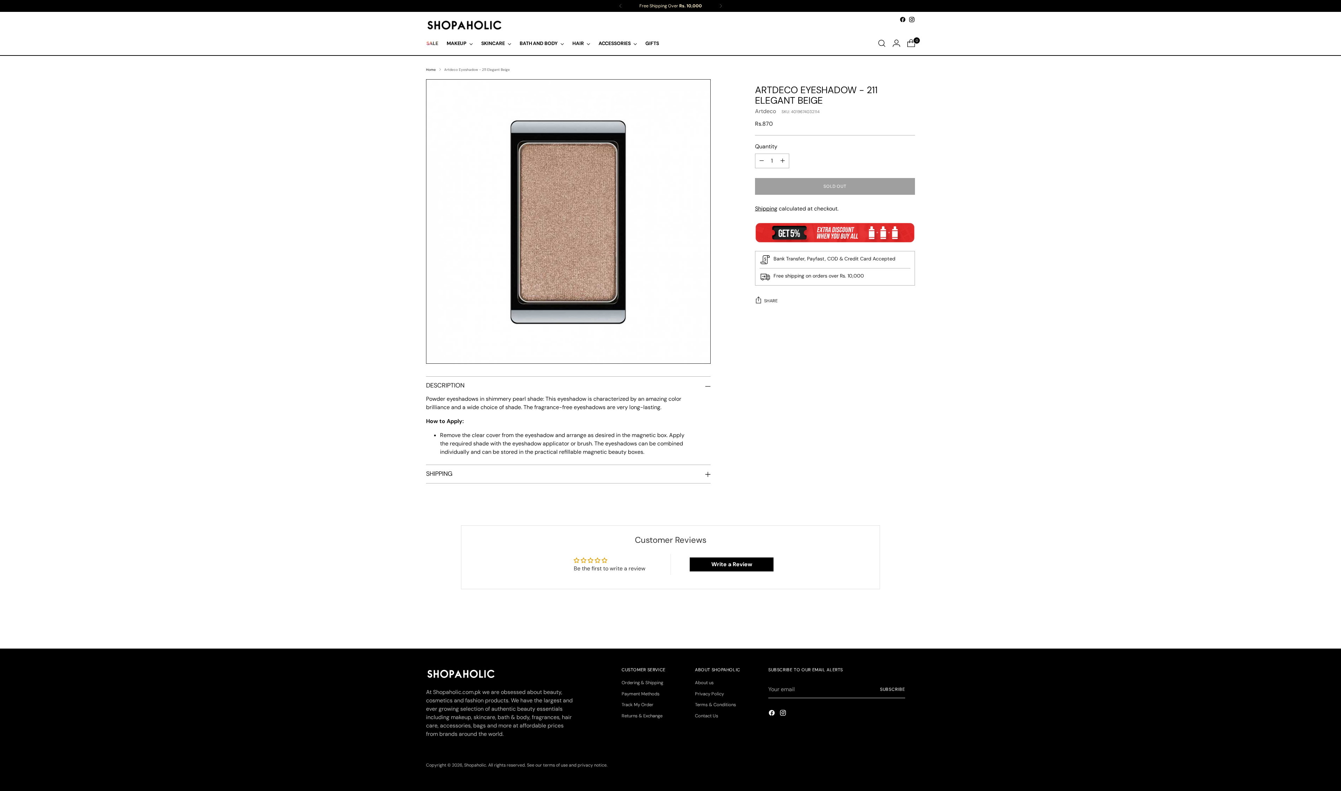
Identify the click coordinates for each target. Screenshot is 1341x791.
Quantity (766, 146)
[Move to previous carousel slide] (893, 625)
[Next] (720, 6)
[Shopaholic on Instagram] (912, 19)
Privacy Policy (709, 694)
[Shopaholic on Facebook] (903, 19)
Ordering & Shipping (642, 683)
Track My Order (637, 705)
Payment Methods (641, 694)
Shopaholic (475, 765)
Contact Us (706, 716)
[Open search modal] (882, 43)
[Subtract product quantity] (761, 161)
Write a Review (731, 564)
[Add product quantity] (782, 161)
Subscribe (892, 689)
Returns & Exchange (642, 716)
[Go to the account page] (896, 43)
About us (704, 683)
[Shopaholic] (464, 25)
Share (771, 301)
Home (431, 69)
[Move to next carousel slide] (909, 624)
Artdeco (765, 111)
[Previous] (620, 6)
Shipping (766, 208)
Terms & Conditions (715, 705)
